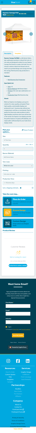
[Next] (31, 34)
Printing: (6, 170)
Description (7, 53)
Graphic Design (26, 372)
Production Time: (8, 179)
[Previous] (5, 34)
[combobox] (18, 166)
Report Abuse (13, 342)
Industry (8, 318)
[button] (20, 188)
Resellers (18, 389)
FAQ (10, 377)
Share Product (28, 130)
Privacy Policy (16, 329)
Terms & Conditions (25, 329)
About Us (18, 404)
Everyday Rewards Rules (18, 426)
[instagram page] (8, 361)
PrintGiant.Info (17, 409)
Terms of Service (22, 342)
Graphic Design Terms (18, 423)
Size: (4, 136)
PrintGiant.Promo (17, 412)
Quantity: (6, 145)
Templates (18, 53)
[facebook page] (18, 361)
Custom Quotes (10, 374)
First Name (12, 302)
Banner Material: (8, 153)
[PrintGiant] (15, 2)
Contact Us (18, 407)
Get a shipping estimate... (11, 188)
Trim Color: (6, 162)
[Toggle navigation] (2, 2)
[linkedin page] (27, 361)
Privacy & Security (18, 417)
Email (11, 310)
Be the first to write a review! (18, 265)
